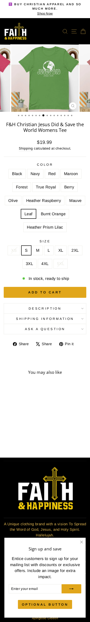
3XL (29, 263)
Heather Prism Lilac (45, 227)
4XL (44, 263)
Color (45, 164)
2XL (75, 250)
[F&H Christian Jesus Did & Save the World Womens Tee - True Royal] (32, 434)
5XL (60, 263)
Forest (22, 187)
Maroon (71, 173)
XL (60, 250)
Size (45, 241)
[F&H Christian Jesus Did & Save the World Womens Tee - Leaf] (27, 438)
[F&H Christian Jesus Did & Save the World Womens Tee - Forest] (27, 434)
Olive (13, 200)
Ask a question (45, 329)
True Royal (46, 187)
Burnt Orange (53, 214)
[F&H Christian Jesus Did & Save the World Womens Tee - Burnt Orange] (32, 438)
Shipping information (45, 318)
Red (52, 173)
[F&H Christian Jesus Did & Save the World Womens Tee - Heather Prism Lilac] (19, 442)
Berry (69, 187)
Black (17, 173)
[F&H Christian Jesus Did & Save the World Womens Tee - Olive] (12, 438)
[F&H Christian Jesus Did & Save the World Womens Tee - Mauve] (22, 438)
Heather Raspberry (43, 200)
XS (14, 250)
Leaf (28, 214)
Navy (35, 173)
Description (45, 308)
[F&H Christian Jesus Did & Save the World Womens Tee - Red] (17, 434)
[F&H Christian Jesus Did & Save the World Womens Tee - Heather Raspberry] (17, 438)
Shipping (26, 148)
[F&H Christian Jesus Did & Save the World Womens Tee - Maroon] (22, 434)
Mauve (75, 200)
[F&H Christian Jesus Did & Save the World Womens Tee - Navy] (12, 434)
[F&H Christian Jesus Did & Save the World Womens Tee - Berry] (7, 438)
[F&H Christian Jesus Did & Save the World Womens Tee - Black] (7, 434)
